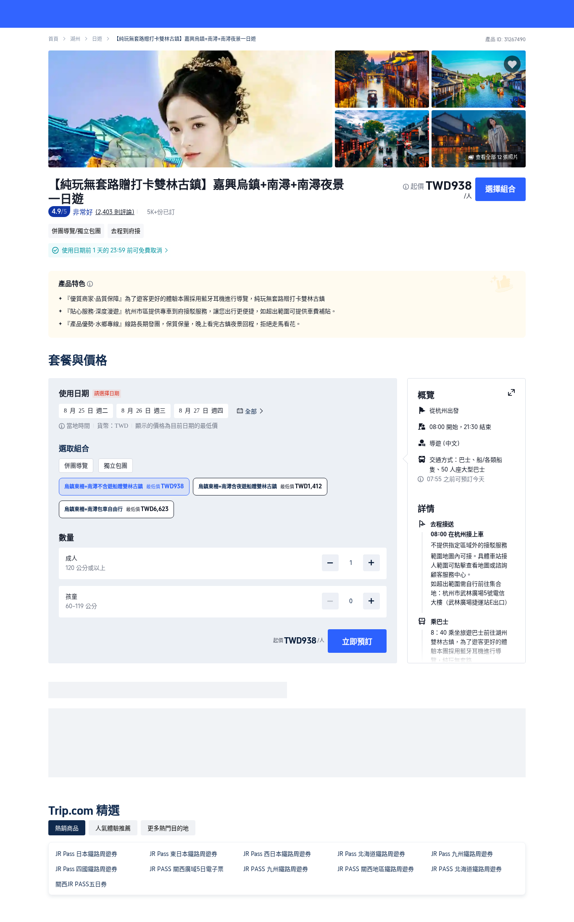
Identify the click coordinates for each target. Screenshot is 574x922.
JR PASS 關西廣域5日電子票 (187, 869)
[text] (287, 311)
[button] (517, 14)
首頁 (53, 39)
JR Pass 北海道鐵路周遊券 (371, 853)
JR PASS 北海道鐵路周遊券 (466, 869)
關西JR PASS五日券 (81, 884)
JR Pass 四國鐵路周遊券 (86, 869)
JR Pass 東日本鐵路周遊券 (183, 853)
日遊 (97, 39)
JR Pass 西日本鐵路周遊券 (277, 853)
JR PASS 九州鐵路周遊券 (275, 869)
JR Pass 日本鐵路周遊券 (86, 853)
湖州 (75, 39)
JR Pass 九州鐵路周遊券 (462, 853)
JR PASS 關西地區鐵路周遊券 (375, 869)
